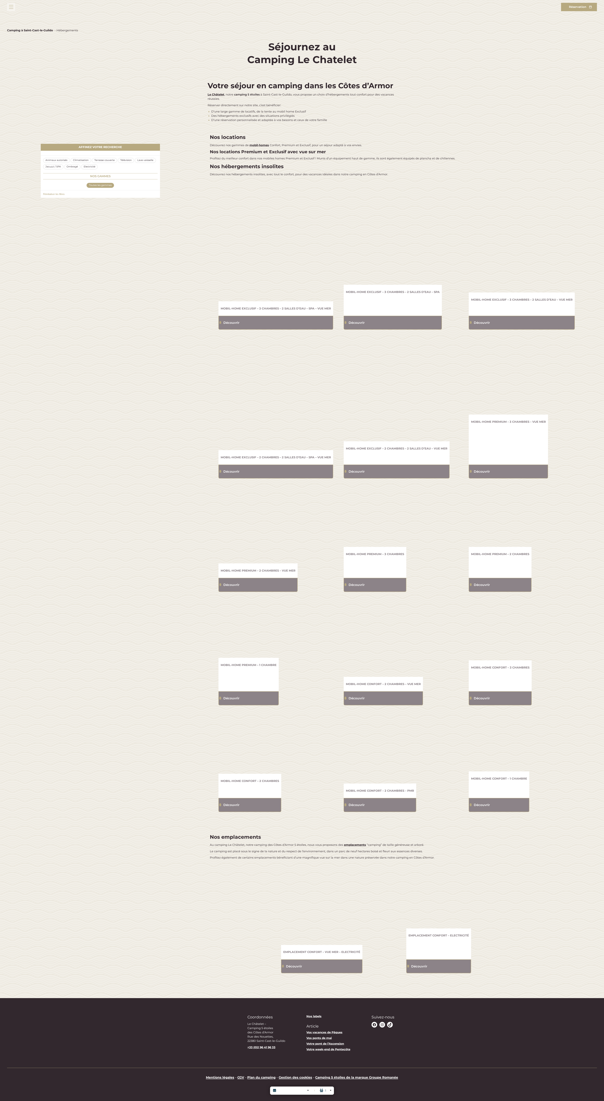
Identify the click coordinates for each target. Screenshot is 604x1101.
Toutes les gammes (100, 185)
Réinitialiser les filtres (54, 194)
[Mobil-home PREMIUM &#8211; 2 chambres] (500, 515)
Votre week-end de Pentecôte (328, 1049)
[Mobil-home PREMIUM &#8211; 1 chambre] (248, 628)
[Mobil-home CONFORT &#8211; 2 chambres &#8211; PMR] (380, 747)
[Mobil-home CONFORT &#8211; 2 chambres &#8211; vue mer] (383, 637)
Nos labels (314, 1016)
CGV (240, 1077)
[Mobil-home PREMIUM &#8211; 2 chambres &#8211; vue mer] (258, 523)
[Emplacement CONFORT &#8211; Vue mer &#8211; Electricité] (322, 904)
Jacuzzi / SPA (53, 166)
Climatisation (81, 160)
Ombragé (72, 166)
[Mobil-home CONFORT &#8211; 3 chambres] (500, 629)
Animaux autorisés (56, 160)
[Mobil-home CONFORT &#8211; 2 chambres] (249, 742)
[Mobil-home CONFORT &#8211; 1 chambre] (499, 741)
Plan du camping (261, 1077)
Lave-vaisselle (145, 160)
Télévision (126, 160)
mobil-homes (259, 145)
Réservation (577, 7)
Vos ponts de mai (319, 1038)
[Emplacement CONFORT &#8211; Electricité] (438, 895)
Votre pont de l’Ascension (325, 1043)
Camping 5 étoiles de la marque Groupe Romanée (356, 1077)
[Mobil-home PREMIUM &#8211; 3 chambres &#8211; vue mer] (508, 375)
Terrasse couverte (104, 160)
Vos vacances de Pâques (324, 1032)
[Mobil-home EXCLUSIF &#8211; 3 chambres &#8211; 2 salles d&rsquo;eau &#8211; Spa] (393, 235)
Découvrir (231, 323)
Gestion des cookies (295, 1077)
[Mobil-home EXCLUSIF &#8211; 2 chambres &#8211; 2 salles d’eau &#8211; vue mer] (397, 388)
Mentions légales (220, 1077)
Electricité (89, 166)
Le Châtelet (216, 94)
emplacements (355, 845)
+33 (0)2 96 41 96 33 (261, 1047)
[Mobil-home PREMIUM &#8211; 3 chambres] (375, 515)
